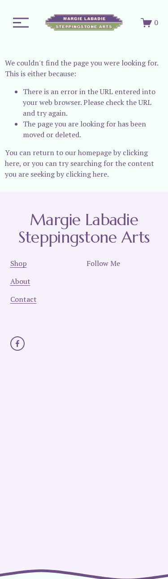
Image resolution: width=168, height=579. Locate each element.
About (20, 281)
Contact (23, 299)
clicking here (86, 174)
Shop (18, 263)
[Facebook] (17, 343)
